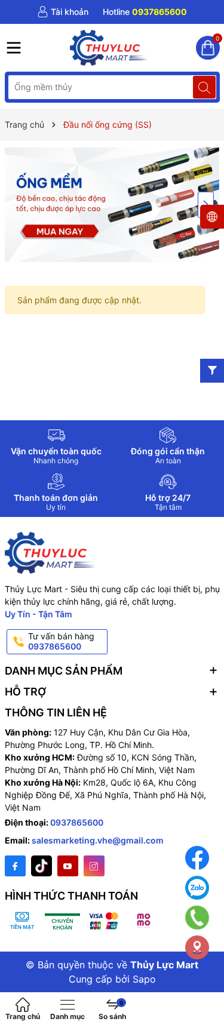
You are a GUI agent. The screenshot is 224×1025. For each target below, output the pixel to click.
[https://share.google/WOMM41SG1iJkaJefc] (197, 947)
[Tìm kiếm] (204, 87)
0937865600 (76, 822)
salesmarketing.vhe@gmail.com (98, 840)
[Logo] (109, 48)
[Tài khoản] (62, 12)
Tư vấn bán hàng (61, 641)
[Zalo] (197, 888)
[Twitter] (41, 865)
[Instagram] (94, 865)
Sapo (144, 979)
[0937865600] (145, 12)
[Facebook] (15, 865)
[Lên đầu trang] (205, 984)
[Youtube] (67, 865)
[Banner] (112, 204)
